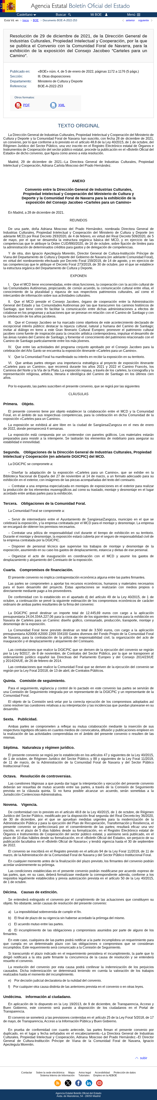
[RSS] (57, 1085)
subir (143, 1058)
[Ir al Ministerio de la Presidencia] (8, 6)
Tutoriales (84, 1075)
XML (61, 105)
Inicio (25, 20)
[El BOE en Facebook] (78, 1085)
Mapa (71, 1072)
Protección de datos (125, 1072)
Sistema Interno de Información (57, 1075)
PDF (26, 105)
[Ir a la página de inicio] (80, 6)
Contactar (26, 1072)
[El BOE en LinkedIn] (89, 1085)
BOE (36, 20)
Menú (131, 14)
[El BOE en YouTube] (99, 1085)
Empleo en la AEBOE (105, 1075)
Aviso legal (85, 1072)
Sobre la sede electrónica (50, 1072)
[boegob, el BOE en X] (68, 1085)
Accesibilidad (102, 1072)
